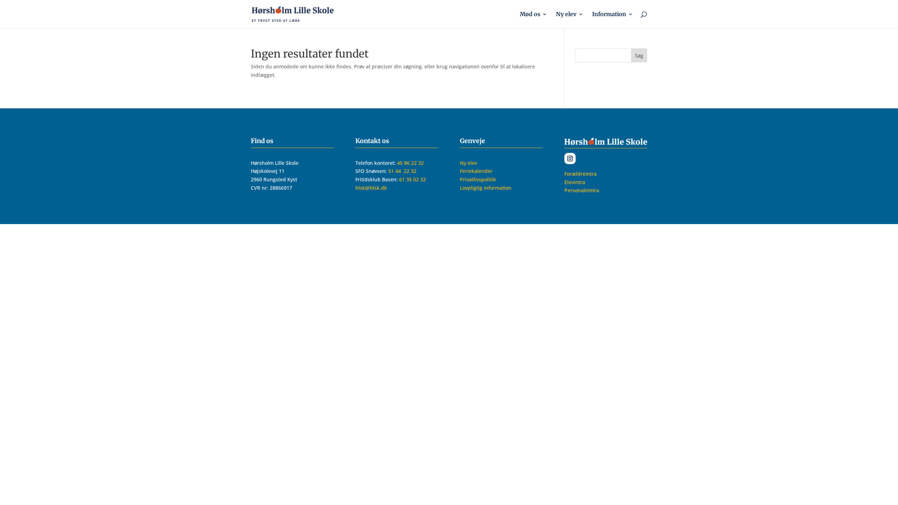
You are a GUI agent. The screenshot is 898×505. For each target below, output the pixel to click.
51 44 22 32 (403, 171)
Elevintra (574, 182)
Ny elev (566, 15)
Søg (639, 55)
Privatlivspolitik (478, 179)
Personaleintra (581, 190)
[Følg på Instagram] (570, 158)
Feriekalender (476, 171)
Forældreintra (580, 173)
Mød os (530, 15)
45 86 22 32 (410, 163)
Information (609, 15)
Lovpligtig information (485, 187)
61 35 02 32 (412, 179)
